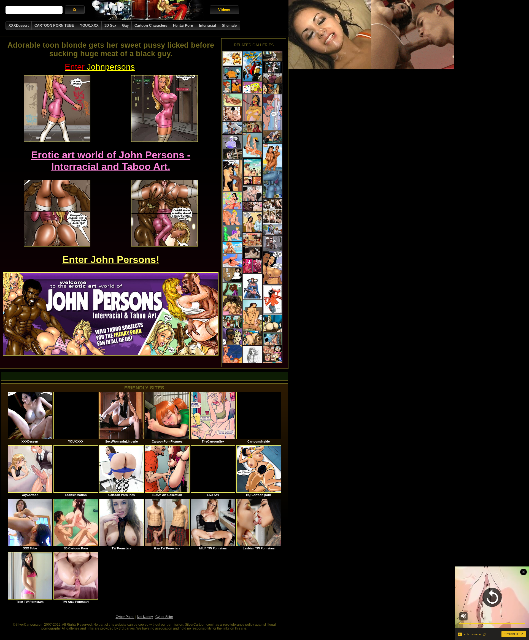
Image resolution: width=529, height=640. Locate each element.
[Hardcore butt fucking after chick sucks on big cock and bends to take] (272, 347)
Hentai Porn (183, 25)
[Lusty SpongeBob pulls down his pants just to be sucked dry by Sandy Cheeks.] (252, 87)
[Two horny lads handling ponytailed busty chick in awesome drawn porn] (252, 286)
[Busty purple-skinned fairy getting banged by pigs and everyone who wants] (232, 142)
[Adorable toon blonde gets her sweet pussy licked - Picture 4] (164, 213)
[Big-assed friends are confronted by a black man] (272, 89)
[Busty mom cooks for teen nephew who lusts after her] (252, 222)
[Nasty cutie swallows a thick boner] (232, 80)
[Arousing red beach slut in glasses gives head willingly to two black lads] (232, 247)
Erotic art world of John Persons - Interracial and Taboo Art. (110, 160)
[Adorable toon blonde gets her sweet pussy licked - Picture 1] (57, 108)
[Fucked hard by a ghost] (232, 154)
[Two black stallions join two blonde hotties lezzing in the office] (272, 229)
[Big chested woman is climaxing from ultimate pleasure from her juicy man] (252, 266)
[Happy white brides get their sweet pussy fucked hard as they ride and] (272, 211)
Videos (224, 10)
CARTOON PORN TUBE (54, 25)
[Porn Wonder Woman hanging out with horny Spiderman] (232, 217)
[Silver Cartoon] (147, 10)
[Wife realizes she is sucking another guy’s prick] (232, 175)
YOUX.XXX (89, 25)
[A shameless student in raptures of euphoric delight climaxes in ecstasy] (252, 240)
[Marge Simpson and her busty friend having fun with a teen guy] (232, 260)
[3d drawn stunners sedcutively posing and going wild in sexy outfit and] (252, 66)
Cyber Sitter (164, 617)
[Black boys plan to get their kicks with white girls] (232, 322)
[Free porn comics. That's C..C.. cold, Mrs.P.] (272, 112)
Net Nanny (145, 617)
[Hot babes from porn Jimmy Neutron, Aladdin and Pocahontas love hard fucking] (272, 157)
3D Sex (110, 25)
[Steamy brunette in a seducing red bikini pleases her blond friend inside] (252, 172)
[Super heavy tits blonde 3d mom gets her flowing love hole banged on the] (252, 193)
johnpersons (100, 66)
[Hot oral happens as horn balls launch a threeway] (252, 206)
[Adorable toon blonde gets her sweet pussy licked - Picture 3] (57, 213)
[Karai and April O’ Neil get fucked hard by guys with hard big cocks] (272, 136)
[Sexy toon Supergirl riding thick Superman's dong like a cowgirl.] (232, 200)
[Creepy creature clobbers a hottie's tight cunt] (272, 243)
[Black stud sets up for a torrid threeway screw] (252, 338)
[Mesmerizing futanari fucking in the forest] (272, 67)
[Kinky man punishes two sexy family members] (272, 267)
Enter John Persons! (110, 259)
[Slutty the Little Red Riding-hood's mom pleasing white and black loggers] (252, 126)
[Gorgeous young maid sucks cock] (232, 275)
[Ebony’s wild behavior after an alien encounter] (272, 78)
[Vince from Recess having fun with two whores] (252, 145)
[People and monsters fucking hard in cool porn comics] (252, 107)
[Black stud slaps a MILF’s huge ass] (232, 336)
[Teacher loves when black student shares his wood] (232, 289)
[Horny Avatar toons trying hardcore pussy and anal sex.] (272, 184)
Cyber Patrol (125, 617)
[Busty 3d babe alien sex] (272, 56)
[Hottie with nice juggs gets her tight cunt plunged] (252, 252)
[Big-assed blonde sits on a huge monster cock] (272, 323)
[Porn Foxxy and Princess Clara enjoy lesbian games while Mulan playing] (232, 100)
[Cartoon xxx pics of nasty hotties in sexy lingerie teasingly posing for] (272, 299)
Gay (125, 25)
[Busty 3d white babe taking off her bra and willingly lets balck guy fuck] (232, 128)
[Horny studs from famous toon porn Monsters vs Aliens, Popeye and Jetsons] (232, 359)
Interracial (207, 25)
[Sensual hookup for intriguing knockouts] (232, 113)
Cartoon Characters (150, 25)
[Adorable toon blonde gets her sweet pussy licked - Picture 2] (164, 108)
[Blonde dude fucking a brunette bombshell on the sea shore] (232, 58)
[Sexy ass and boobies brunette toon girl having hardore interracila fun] (232, 306)
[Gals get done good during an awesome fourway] (252, 315)
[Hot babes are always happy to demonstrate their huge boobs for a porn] (252, 358)
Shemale (229, 25)
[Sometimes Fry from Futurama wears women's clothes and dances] (232, 233)
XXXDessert (19, 25)
